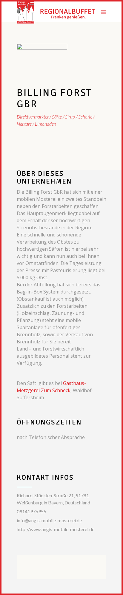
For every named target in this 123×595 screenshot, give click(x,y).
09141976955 (31, 511)
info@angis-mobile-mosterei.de (49, 520)
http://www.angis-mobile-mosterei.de (55, 529)
